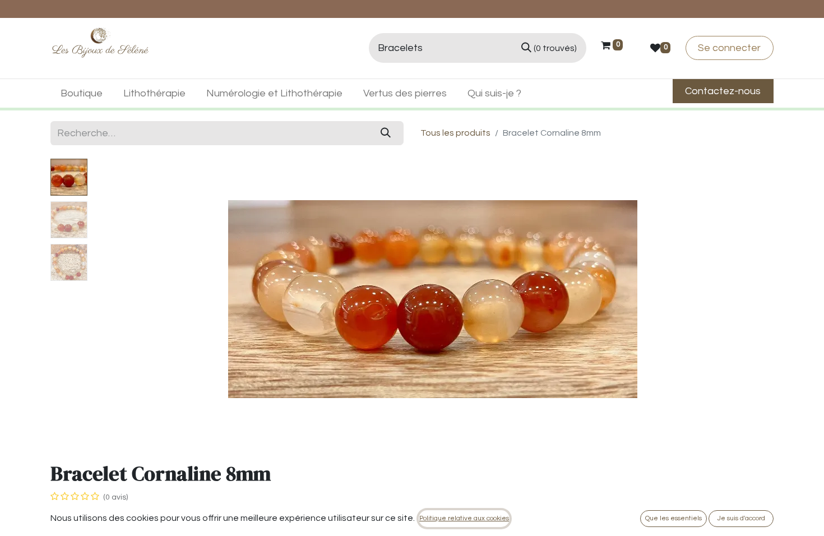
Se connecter (729, 48)
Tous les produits (455, 132)
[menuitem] (81, 93)
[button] (143, 299)
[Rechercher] (386, 133)
